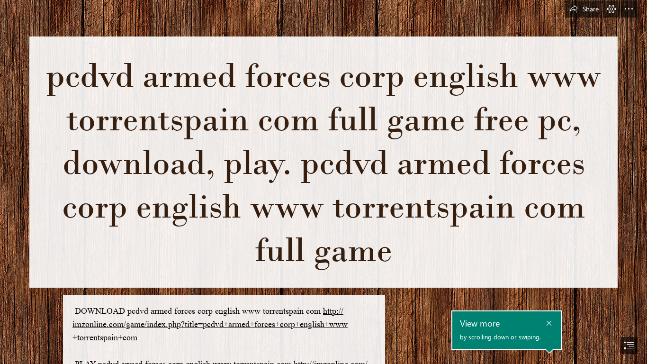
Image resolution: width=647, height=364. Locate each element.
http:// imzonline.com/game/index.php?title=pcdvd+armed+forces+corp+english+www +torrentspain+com (210, 324)
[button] (583, 9)
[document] (323, 182)
